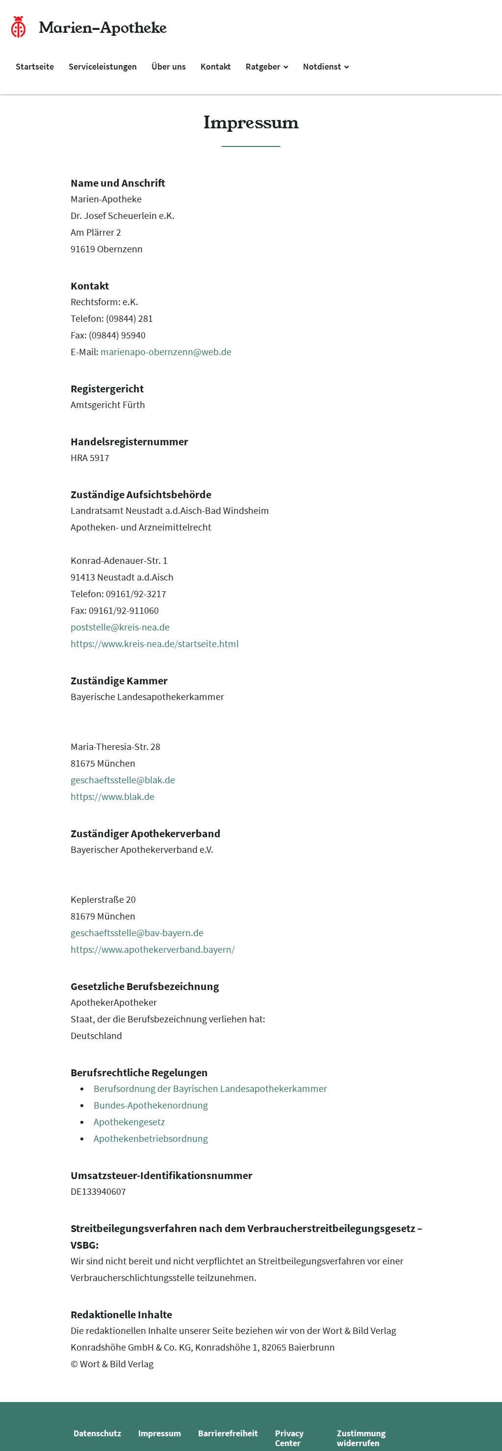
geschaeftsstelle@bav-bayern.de (137, 933)
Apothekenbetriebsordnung (151, 1139)
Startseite (35, 66)
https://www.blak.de (112, 797)
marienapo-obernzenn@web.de (165, 352)
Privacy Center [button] (289, 1438)
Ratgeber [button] (264, 66)
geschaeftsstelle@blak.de (123, 780)
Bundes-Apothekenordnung (151, 1105)
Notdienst (323, 66)
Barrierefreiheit (228, 1433)
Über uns (168, 66)
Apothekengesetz (129, 1122)
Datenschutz (97, 1433)
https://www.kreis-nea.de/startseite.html (155, 644)
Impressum (159, 1433)
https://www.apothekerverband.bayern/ (153, 949)
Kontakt (216, 66)
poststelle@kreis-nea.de (120, 627)
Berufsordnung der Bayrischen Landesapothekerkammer (210, 1089)
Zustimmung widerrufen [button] (361, 1438)
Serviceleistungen (103, 66)
